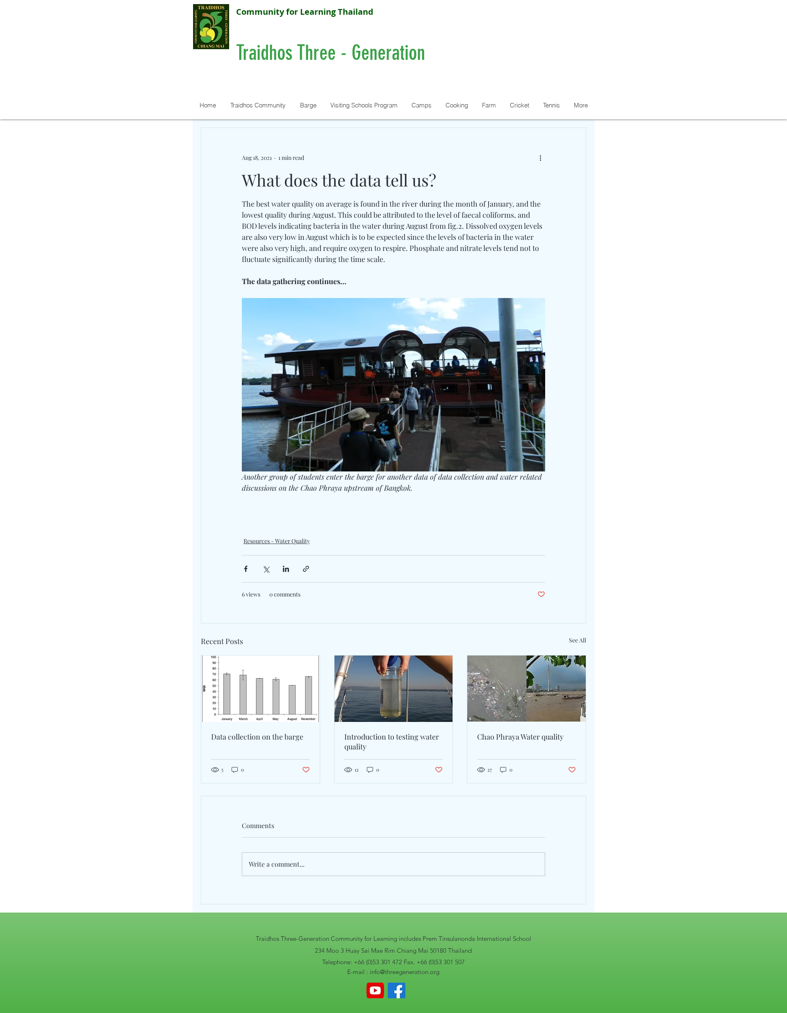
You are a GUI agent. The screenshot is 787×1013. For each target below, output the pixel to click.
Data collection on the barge (257, 737)
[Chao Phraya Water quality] (526, 689)
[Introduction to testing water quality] (393, 689)
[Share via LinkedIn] (286, 569)
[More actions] (540, 157)
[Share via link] (306, 569)
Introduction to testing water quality (391, 741)
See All (577, 640)
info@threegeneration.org (404, 972)
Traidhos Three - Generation (333, 53)
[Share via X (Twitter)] (266, 569)
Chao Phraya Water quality (520, 737)
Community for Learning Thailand (304, 11)
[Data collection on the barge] (260, 689)
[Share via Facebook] (246, 569)
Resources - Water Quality (276, 541)
